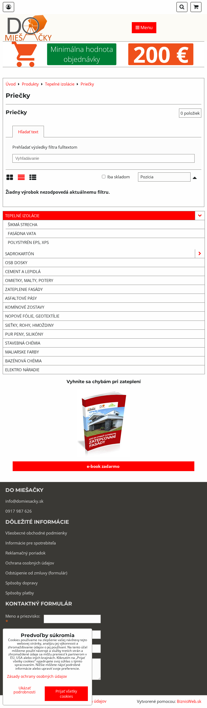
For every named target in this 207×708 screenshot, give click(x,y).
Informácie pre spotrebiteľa (30, 543)
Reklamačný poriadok (25, 553)
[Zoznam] (21, 179)
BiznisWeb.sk (189, 701)
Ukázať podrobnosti (24, 690)
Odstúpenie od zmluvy (26, 573)
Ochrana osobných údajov (29, 563)
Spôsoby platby (19, 592)
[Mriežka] (10, 179)
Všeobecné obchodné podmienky (36, 533)
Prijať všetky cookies (66, 694)
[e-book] (103, 423)
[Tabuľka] (33, 179)
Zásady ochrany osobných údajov (37, 676)
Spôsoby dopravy (21, 583)
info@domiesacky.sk (24, 501)
